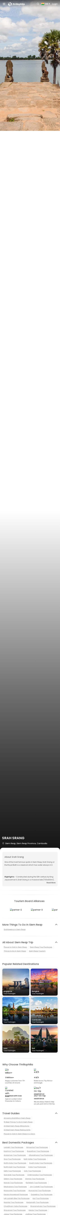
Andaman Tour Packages (15, 1155)
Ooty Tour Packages (32, 1171)
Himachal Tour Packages (37, 1147)
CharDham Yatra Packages (15, 1206)
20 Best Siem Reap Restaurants (17, 1130)
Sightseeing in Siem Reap (15, 929)
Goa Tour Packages (12, 1159)
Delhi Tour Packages (12, 1171)
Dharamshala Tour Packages (43, 1206)
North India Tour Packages (15, 1163)
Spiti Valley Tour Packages (35, 1159)
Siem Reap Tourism (37, 951)
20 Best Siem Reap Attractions (16, 1126)
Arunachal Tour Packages (39, 1190)
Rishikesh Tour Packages (36, 1182)
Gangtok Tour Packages (14, 1175)
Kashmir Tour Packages (14, 1151)
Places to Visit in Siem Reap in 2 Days (19, 1134)
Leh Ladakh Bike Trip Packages (17, 1198)
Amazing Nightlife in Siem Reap (17, 1118)
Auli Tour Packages (41, 1198)
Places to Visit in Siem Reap (15, 947)
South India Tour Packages (40, 1163)
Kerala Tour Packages (38, 1210)
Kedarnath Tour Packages (37, 1202)
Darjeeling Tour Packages (41, 1194)
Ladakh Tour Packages (13, 1147)
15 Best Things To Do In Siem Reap (18, 1122)
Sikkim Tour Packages (13, 1179)
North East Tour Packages (14, 1167)
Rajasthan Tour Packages (38, 1151)
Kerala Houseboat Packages (16, 1194)
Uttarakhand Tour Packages (41, 1155)
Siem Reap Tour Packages (41, 947)
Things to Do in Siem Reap (15, 951)
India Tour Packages (37, 1167)
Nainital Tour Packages (13, 1202)
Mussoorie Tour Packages (15, 1190)
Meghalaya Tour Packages (15, 1186)
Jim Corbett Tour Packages (41, 1186)
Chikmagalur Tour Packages (39, 1175)
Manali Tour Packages (13, 1182)
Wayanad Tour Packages (15, 1210)
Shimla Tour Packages (35, 1179)
